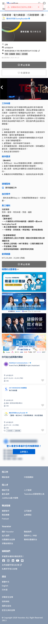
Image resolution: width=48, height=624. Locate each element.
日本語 (4, 589)
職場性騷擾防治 (30, 539)
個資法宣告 (6, 605)
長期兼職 (17, 431)
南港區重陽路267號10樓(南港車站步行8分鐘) (21, 51)
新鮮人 (18, 54)
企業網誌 (27, 514)
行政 (6, 54)
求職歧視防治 (7, 543)
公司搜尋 (27, 510)
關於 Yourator (8, 531)
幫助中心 (27, 535)
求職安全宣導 (7, 597)
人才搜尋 (27, 490)
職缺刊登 (5, 490)
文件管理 (24, 54)
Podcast (5, 518)
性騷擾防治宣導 (8, 539)
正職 (6, 44)
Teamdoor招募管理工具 (34, 493)
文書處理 (12, 54)
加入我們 (5, 535)
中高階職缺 (28, 477)
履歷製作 (5, 510)
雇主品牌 (5, 493)
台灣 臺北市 (9, 47)
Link (3, 361)
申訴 (35, 535)
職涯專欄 (5, 514)
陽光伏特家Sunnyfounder (17, 18)
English (5, 585)
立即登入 (24, 451)
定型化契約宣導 (8, 610)
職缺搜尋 (5, 477)
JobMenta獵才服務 (10, 497)
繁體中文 (5, 581)
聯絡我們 (27, 531)
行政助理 (9, 431)
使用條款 (5, 601)
